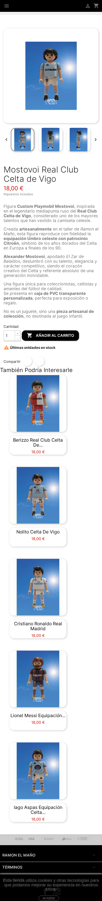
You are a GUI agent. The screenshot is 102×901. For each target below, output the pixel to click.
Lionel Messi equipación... (37, 715)
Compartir (27, 361)
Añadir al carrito (50, 335)
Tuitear (39, 361)
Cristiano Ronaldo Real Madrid (38, 626)
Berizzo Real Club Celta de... (38, 442)
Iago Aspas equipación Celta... (38, 809)
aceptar (48, 898)
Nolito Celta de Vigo (38, 532)
